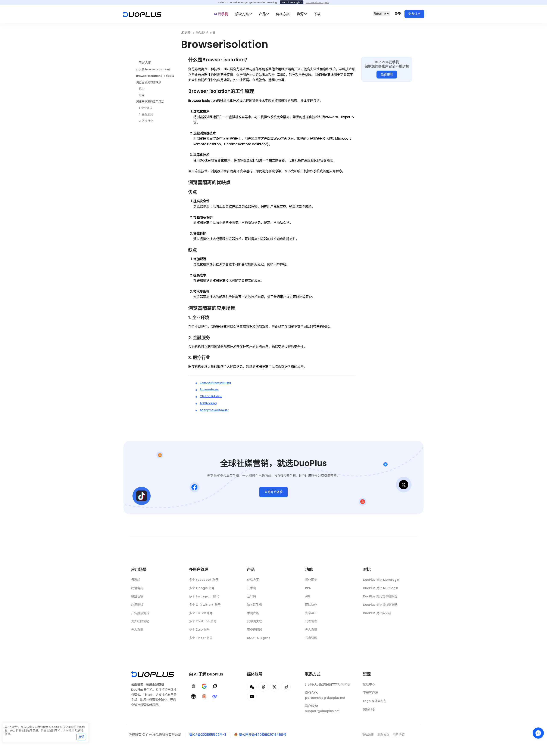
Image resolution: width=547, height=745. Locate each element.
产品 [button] (262, 14)
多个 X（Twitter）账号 (205, 605)
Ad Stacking (208, 403)
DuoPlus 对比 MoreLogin (381, 580)
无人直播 (137, 629)
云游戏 (135, 580)
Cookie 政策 (66, 730)
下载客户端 (370, 692)
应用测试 (137, 605)
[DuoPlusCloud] (274, 687)
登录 (398, 14)
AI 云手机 (221, 14)
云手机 (251, 588)
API (307, 596)
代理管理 (311, 621)
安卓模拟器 (254, 629)
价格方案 (283, 14)
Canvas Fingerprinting (215, 383)
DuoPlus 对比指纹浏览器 (380, 605)
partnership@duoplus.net (325, 698)
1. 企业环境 (145, 108)
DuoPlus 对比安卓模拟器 (380, 596)
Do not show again (317, 2)
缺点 (141, 95)
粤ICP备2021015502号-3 (207, 734)
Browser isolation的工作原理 (155, 76)
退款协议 (383, 734)
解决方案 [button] (242, 14)
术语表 (186, 32)
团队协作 (311, 605)
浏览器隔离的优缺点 (148, 82)
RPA (308, 588)
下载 (317, 14)
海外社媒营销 (140, 621)
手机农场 (253, 613)
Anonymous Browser (214, 410)
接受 (81, 737)
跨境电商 (137, 588)
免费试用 (414, 14)
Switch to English (291, 2)
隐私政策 (368, 734)
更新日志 (369, 709)
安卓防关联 (254, 621)
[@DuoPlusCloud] (252, 696)
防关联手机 (254, 605)
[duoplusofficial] (263, 687)
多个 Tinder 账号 (201, 638)
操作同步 (311, 580)
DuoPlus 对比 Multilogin (380, 588)
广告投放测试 (140, 613)
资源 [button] (300, 14)
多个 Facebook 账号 (203, 580)
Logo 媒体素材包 (375, 701)
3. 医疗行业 (146, 121)
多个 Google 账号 (202, 588)
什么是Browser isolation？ (154, 69)
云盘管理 (311, 638)
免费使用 (387, 74)
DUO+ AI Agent (258, 638)
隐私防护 (202, 32)
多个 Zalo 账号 (199, 629)
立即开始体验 (273, 492)
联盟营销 (137, 596)
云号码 (251, 596)
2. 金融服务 (146, 114)
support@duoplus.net (322, 711)
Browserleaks (209, 389)
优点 (141, 88)
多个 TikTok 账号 (201, 613)
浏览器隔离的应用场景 (150, 101)
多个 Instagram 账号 (204, 596)
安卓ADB (311, 613)
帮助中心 (369, 684)
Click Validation (211, 396)
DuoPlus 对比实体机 (377, 613)
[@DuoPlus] (252, 687)
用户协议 (399, 734)
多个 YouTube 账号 (202, 621)
